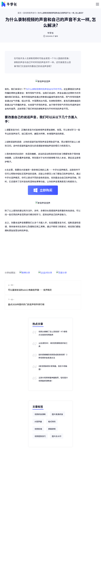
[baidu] (61, 271)
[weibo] (24, 271)
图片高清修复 (57, 414)
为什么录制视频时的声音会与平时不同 (44, 89)
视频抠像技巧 (40, 436)
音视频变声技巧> (30, 13)
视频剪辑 (38, 429)
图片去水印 (56, 436)
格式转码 (51, 421)
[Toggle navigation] (97, 4)
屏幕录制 (52, 429)
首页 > (20, 13)
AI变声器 (38, 421)
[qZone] (45, 271)
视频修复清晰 (40, 414)
